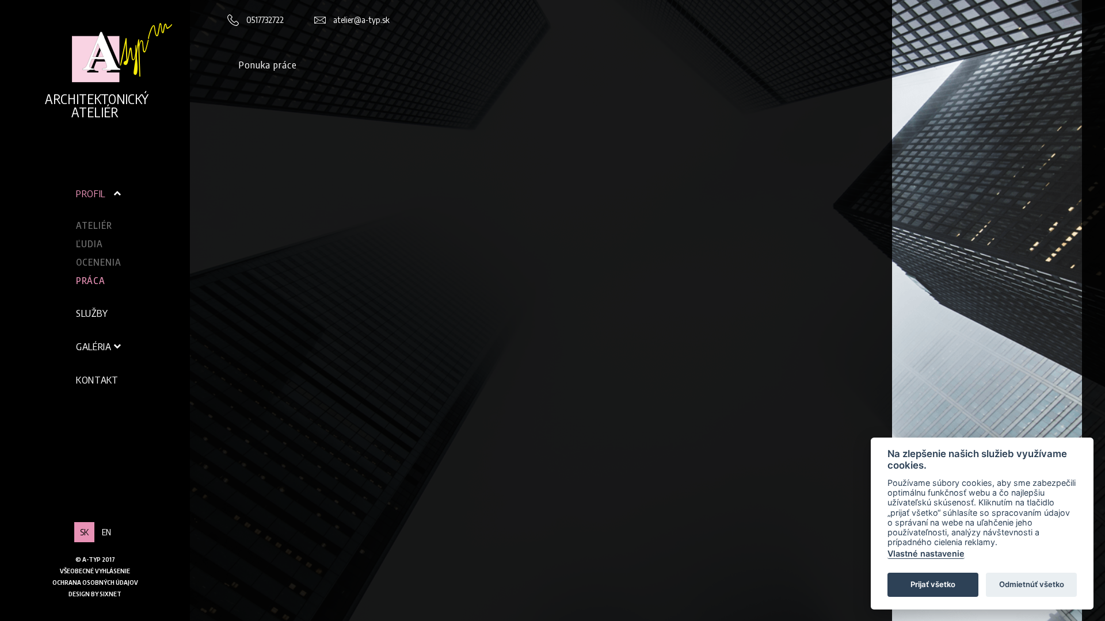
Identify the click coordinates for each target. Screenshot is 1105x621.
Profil (90, 193)
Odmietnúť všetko (1031, 584)
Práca (90, 280)
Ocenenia (98, 262)
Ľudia (89, 243)
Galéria (94, 346)
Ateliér (94, 225)
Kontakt (97, 379)
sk (84, 532)
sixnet (110, 593)
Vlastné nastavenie (926, 553)
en (106, 532)
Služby (92, 313)
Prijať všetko (932, 584)
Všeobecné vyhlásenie (95, 570)
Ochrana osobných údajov (95, 582)
